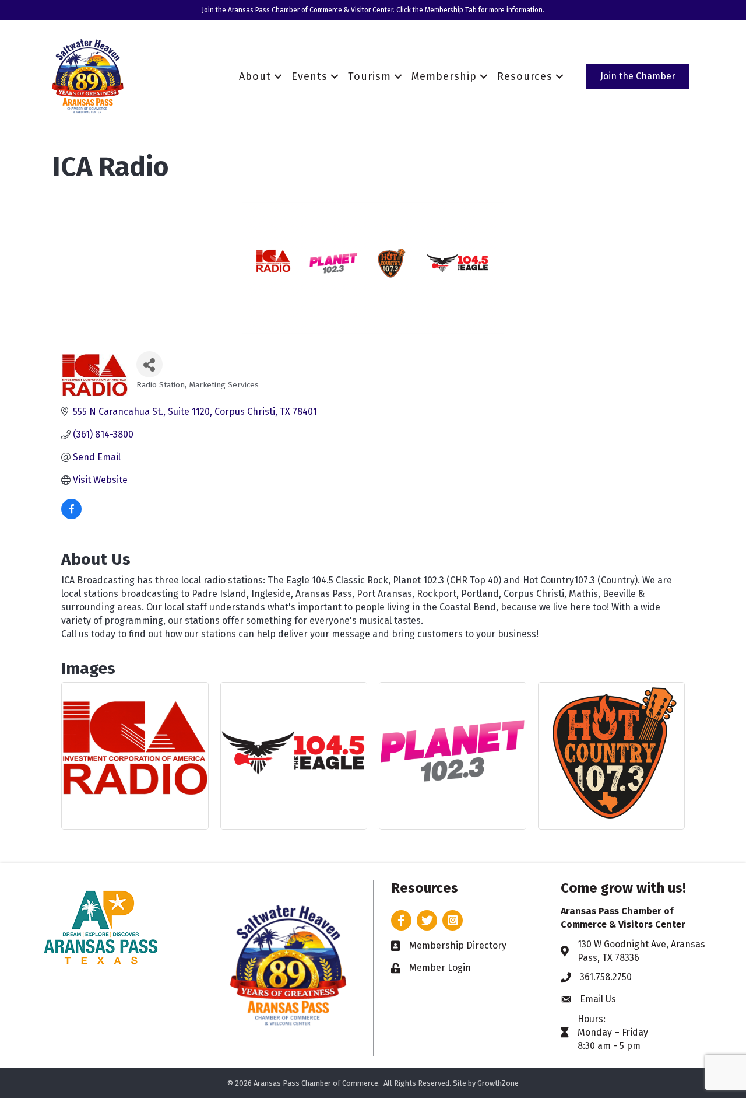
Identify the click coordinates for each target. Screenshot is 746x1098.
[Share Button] (149, 364)
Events (309, 76)
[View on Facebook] (71, 516)
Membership (444, 76)
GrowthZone (498, 1083)
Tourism (369, 76)
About (255, 76)
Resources (525, 76)
